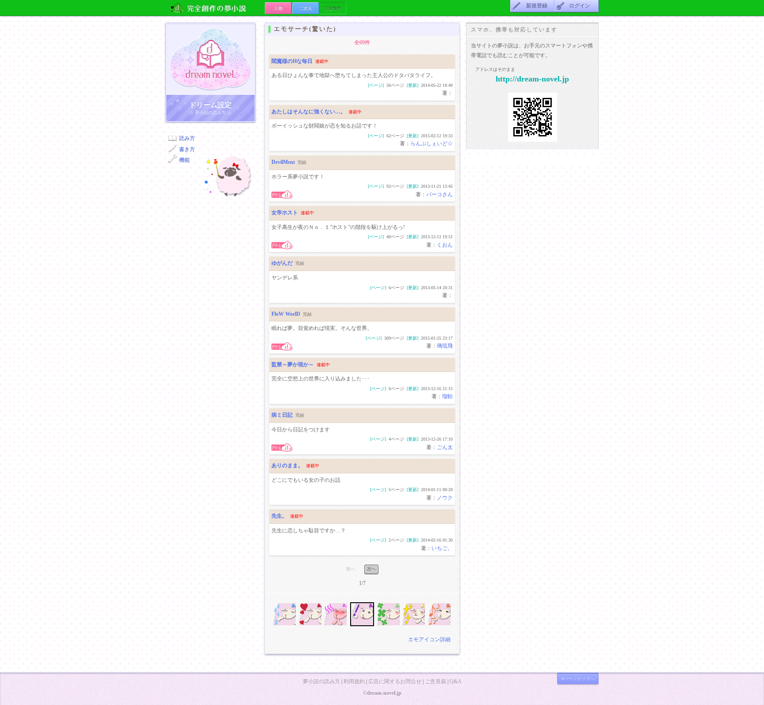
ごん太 (445, 447)
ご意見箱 (435, 681)
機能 (184, 160)
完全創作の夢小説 (215, 7)
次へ (371, 568)
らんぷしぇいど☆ (431, 143)
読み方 (187, 138)
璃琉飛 (445, 346)
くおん (445, 245)
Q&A (456, 681)
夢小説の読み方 (321, 681)
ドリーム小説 (210, 58)
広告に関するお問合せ (394, 681)
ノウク (445, 498)
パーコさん (439, 194)
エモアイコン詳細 (429, 639)
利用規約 (354, 681)
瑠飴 (447, 396)
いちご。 (442, 548)
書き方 (187, 149)
